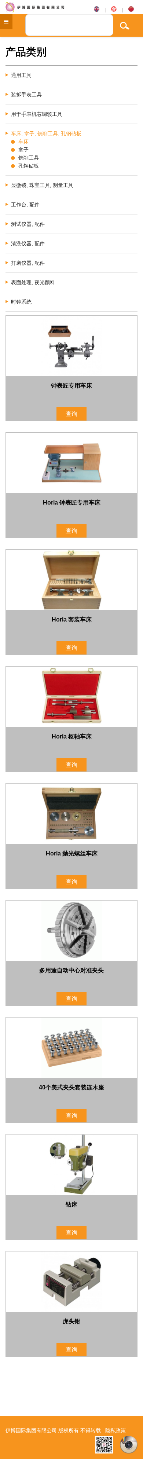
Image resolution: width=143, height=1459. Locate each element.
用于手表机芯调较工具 (36, 114)
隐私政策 (115, 1430)
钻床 (71, 1204)
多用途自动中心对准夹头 (71, 970)
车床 (23, 141)
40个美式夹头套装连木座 (71, 1087)
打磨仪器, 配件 (28, 263)
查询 (71, 414)
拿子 (23, 150)
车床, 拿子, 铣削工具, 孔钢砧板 (46, 133)
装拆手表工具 (26, 95)
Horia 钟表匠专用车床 (71, 502)
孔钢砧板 (28, 166)
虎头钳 (71, 1321)
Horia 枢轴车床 (72, 736)
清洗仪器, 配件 (28, 243)
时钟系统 (21, 302)
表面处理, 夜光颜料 (33, 282)
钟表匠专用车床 (71, 385)
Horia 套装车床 (72, 619)
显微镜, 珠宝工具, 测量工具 (42, 185)
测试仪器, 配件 (28, 224)
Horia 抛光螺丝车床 (72, 853)
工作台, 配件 (25, 205)
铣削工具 (28, 158)
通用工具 (21, 75)
